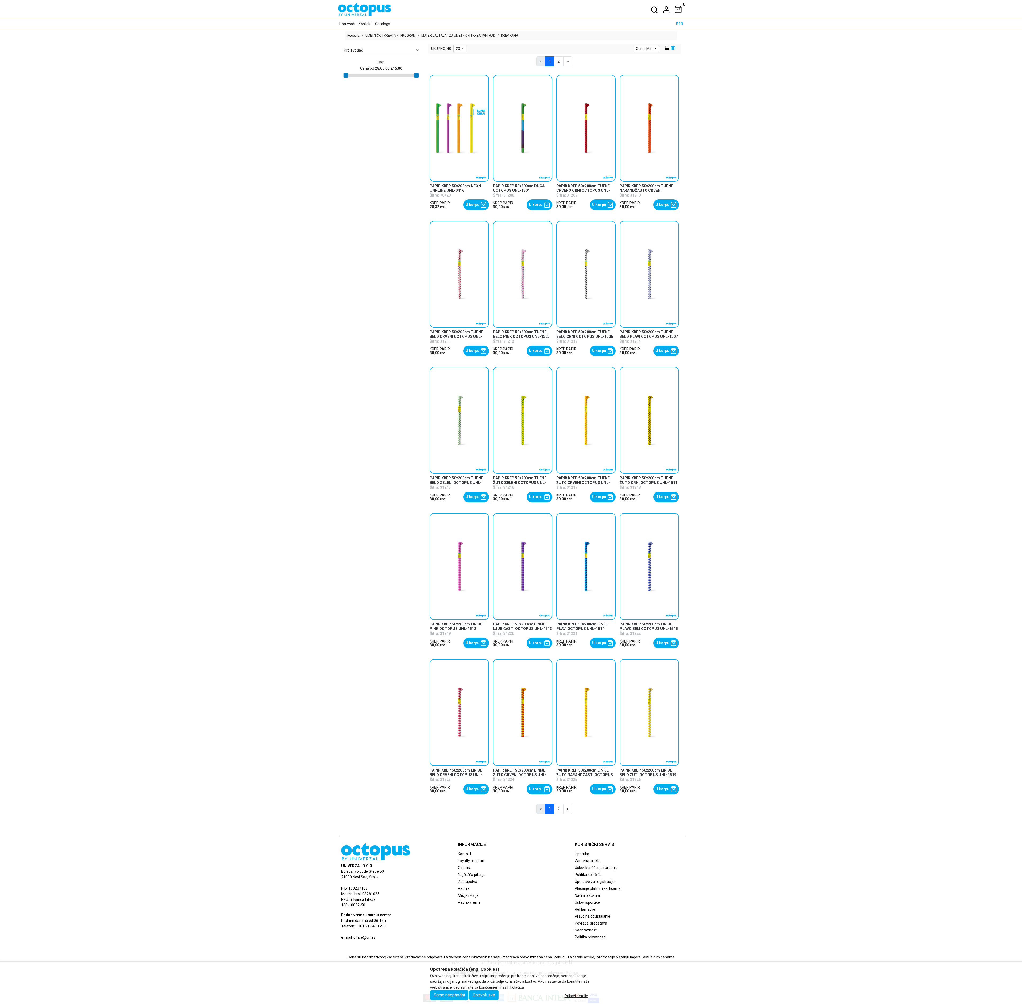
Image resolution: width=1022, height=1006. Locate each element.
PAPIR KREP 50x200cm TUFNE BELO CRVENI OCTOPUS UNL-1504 (456, 336)
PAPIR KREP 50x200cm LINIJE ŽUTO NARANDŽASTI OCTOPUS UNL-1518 (584, 774)
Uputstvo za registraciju (595, 881)
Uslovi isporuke (587, 902)
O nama (464, 868)
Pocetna (353, 35)
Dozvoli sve (484, 994)
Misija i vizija (468, 895)
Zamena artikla (587, 861)
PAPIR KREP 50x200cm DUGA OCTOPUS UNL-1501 (519, 188)
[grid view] (672, 48)
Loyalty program (471, 861)
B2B (679, 24)
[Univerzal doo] (364, 9)
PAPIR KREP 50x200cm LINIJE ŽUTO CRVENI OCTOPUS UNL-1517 (520, 774)
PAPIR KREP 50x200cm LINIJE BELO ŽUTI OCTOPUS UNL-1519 (648, 772)
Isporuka (582, 854)
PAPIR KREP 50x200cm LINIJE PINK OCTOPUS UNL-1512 (456, 626)
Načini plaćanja (587, 895)
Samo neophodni (449, 994)
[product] (459, 128)
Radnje (464, 888)
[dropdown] (665, 9)
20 (458, 48)
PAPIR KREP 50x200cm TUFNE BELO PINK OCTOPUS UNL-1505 (521, 334)
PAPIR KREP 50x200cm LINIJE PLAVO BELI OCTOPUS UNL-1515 (649, 626)
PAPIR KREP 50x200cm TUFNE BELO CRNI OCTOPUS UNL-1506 (584, 334)
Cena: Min (644, 48)
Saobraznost (586, 930)
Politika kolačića (588, 874)
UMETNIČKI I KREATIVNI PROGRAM (390, 35)
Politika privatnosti (590, 937)
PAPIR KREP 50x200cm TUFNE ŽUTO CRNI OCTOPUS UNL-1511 (648, 480)
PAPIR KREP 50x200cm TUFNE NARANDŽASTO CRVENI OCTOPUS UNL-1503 (646, 190)
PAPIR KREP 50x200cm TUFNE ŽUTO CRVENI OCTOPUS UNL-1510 (583, 482)
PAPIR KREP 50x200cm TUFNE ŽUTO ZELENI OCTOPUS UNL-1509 (519, 482)
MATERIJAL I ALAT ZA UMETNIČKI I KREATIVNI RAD (458, 35)
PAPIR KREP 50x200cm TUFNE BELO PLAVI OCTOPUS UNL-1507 (649, 334)
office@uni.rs (364, 937)
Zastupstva (467, 881)
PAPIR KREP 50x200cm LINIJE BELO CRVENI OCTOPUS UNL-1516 (456, 774)
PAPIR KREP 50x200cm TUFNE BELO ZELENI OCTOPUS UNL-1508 (456, 482)
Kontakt (365, 24)
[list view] (666, 48)
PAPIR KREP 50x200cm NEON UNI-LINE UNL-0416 (455, 188)
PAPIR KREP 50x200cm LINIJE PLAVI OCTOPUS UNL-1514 (582, 626)
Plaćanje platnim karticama (598, 888)
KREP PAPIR (440, 203)
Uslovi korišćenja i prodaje (596, 868)
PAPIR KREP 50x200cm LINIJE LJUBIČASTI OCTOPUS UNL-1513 (522, 626)
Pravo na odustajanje (592, 916)
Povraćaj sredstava (591, 923)
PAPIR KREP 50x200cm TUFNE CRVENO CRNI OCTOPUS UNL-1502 (583, 190)
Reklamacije (585, 909)
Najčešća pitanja (471, 874)
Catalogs (382, 24)
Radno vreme (469, 902)
